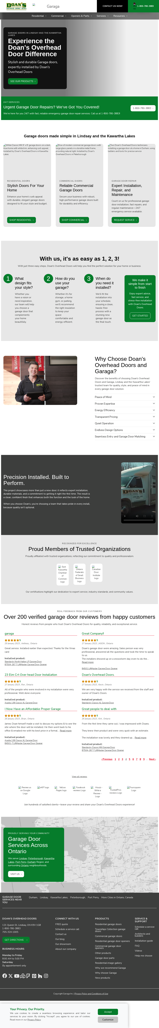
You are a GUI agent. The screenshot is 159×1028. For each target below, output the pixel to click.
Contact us (9, 514)
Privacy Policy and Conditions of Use (91, 993)
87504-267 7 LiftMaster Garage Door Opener (26, 664)
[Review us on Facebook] (79, 789)
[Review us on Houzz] (97, 792)
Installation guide (144, 940)
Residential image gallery (108, 963)
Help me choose (143, 955)
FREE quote (61, 924)
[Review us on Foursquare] (134, 789)
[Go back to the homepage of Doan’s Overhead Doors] (16, 6)
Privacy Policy (34, 1019)
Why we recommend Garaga (110, 967)
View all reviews (79, 776)
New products (102, 977)
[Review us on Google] (25, 790)
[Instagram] (46, 976)
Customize (108, 1019)
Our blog (59, 939)
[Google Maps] (22, 976)
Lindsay (23, 858)
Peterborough (35, 858)
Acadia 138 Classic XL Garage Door (21, 702)
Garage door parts (104, 958)
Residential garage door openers (112, 941)
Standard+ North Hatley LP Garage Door (23, 661)
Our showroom (63, 944)
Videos (138, 950)
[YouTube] (16, 976)
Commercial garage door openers (108, 947)
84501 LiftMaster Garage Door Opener (100, 668)
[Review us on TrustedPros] (116, 790)
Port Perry (20, 862)
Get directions (14, 939)
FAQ (137, 945)
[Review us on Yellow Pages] (61, 789)
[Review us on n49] (43, 787)
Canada (129, 897)
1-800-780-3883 (142, 108)
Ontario (25, 865)
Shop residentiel (20, 220)
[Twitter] (10, 976)
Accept (108, 1011)
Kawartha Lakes (59, 897)
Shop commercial (73, 220)
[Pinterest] (34, 976)
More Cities (107, 897)
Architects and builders (142, 934)
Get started (140, 315)
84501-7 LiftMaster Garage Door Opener (24, 743)
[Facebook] (4, 976)
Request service (124, 220)
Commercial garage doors (108, 936)
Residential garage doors (108, 924)
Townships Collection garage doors (110, 930)
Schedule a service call (67, 929)
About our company (65, 949)
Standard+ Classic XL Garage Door (98, 702)
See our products (21, 81)
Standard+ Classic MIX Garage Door (98, 747)
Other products (103, 953)
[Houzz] (40, 976)
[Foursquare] (28, 976)
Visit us (15, 874)
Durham (31, 862)
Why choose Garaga (106, 972)
